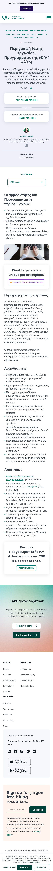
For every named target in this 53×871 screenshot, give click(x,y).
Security (6, 691)
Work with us (8, 709)
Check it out (26, 9)
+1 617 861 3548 (25, 735)
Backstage (7, 715)
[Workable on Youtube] (22, 752)
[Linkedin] (26, 145)
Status (6, 726)
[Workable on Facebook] (15, 752)
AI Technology (9, 680)
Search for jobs (27, 686)
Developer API (27, 680)
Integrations (8, 686)
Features (7, 675)
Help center (26, 669)
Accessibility (8, 720)
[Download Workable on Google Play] (19, 770)
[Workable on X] (28, 752)
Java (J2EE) (32, 486)
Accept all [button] (25, 867)
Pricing (6, 669)
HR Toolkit (10, 31)
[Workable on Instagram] (34, 752)
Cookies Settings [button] (9, 867)
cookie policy (34, 862)
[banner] (26, 277)
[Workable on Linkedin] (9, 752)
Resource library (28, 675)
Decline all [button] (41, 867)
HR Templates (22, 31)
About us (7, 703)
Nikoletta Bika (26, 136)
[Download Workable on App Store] (19, 761)
